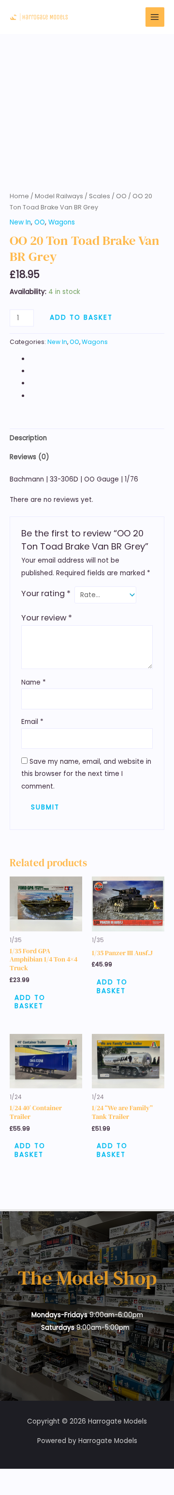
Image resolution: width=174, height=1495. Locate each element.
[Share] (52, 1477)
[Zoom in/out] (9, 1477)
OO (121, 196)
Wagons (61, 222)
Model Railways (59, 196)
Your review (46, 617)
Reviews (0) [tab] (29, 457)
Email (32, 721)
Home (19, 196)
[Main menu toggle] (154, 16)
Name (33, 682)
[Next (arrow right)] (31, 1490)
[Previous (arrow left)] (9, 1490)
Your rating (46, 593)
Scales (99, 196)
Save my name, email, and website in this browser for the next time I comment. (86, 774)
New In (20, 222)
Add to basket (81, 317)
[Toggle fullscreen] (31, 1477)
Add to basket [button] (29, 1002)
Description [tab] (28, 438)
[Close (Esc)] (73, 1477)
